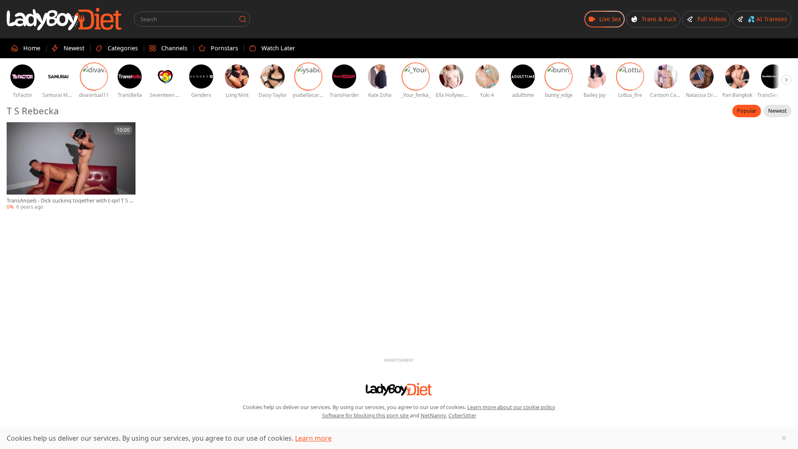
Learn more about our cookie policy (511, 407)
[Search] (243, 19)
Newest (777, 110)
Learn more (313, 438)
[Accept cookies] (783, 438)
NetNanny (433, 415)
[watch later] (16, 132)
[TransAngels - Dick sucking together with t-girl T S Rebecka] (71, 166)
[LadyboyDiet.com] (64, 19)
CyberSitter (462, 415)
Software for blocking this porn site (366, 415)
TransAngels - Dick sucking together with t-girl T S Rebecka (70, 200)
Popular (746, 110)
